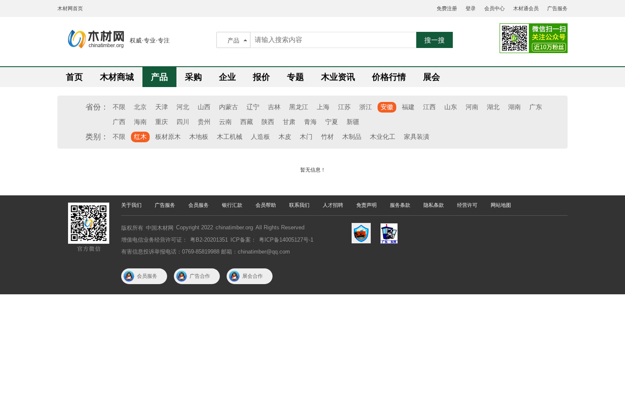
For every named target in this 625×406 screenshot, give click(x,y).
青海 (310, 121)
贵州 (204, 121)
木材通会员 (526, 8)
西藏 (246, 121)
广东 (535, 106)
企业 (227, 77)
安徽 (387, 106)
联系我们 (299, 205)
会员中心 (494, 8)
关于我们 (131, 205)
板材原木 (168, 136)
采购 (193, 77)
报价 (261, 77)
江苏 (344, 106)
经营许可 (467, 205)
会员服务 (198, 205)
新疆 (353, 121)
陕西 (267, 121)
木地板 (198, 136)
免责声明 (366, 205)
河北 (182, 106)
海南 (140, 121)
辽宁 (253, 106)
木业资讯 (338, 77)
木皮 (284, 136)
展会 (431, 77)
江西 (429, 106)
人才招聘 (333, 205)
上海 (323, 106)
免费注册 (447, 8)
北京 (140, 106)
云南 (225, 121)
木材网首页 (70, 8)
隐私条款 (433, 205)
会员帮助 (266, 205)
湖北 (493, 106)
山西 (204, 106)
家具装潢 (416, 136)
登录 (471, 8)
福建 (408, 106)
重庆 (161, 121)
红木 (140, 136)
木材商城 (117, 77)
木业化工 (382, 136)
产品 (233, 40)
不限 (119, 106)
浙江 (365, 106)
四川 (182, 121)
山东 (450, 106)
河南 (472, 106)
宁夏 (331, 121)
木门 (306, 136)
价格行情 (389, 77)
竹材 (327, 136)
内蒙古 (228, 106)
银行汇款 (232, 205)
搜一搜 (434, 40)
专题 (295, 77)
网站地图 (501, 205)
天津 (161, 106)
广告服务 (557, 8)
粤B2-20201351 (209, 240)
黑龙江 (298, 106)
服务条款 (400, 205)
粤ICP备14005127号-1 (286, 240)
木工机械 (229, 136)
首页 (74, 77)
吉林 (274, 106)
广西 (119, 121)
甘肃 (289, 121)
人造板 (260, 136)
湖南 (514, 106)
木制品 (351, 136)
